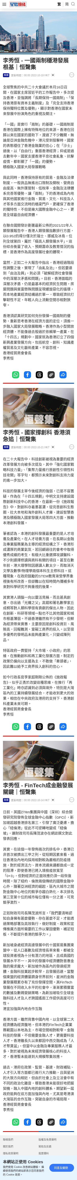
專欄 (6, 75)
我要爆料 (43, 1153)
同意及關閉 (61, 1167)
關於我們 (8, 1146)
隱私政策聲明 (10, 1153)
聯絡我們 (8, 1139)
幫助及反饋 (44, 1146)
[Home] (18, 4)
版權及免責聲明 (47, 1139)
